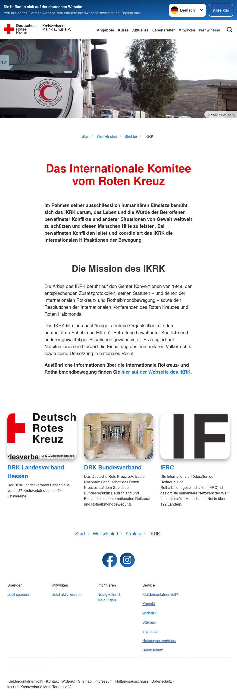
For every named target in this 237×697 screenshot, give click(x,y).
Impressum (151, 631)
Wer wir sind (209, 30)
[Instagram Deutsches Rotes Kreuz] (127, 560)
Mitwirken (186, 30)
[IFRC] (195, 436)
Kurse (123, 30)
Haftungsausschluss (159, 640)
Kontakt (148, 603)
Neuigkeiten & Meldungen (109, 597)
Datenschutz (152, 650)
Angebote (105, 30)
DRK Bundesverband (113, 467)
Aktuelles (140, 30)
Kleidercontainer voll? (160, 594)
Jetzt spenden (18, 594)
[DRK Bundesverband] (118, 436)
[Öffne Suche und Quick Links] (229, 29)
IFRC (167, 467)
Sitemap (149, 622)
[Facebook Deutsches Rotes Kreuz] (109, 560)
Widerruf (149, 613)
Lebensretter (163, 30)
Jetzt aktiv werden (67, 594)
